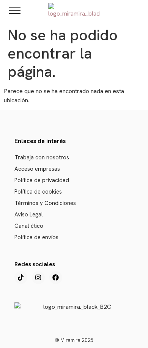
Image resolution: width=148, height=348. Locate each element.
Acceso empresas (37, 169)
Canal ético (28, 226)
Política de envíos (36, 237)
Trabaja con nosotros (41, 157)
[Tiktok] (20, 277)
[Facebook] (55, 277)
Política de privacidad (41, 180)
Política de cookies (38, 191)
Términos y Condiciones (45, 203)
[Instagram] (38, 277)
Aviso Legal (28, 214)
